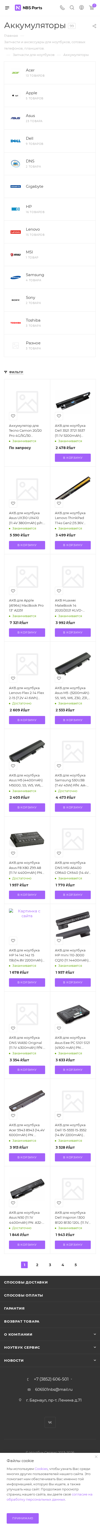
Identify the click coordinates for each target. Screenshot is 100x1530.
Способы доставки (26, 1282)
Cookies (41, 1469)
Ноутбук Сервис (22, 1347)
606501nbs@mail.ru (54, 1389)
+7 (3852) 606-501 (51, 1379)
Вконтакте (50, 1422)
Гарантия (14, 1308)
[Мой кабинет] (81, 8)
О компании (18, 1334)
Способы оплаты (23, 1295)
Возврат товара (21, 1321)
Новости (14, 1360)
